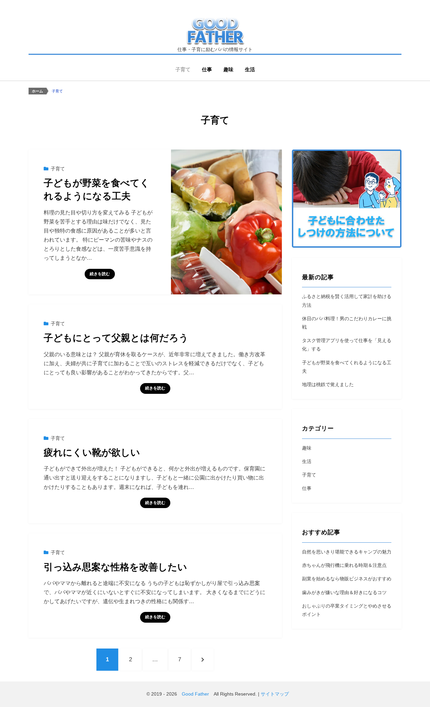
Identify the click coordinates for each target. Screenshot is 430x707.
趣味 (228, 69)
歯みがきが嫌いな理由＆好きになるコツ (344, 592)
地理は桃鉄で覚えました (328, 384)
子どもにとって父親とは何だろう (116, 338)
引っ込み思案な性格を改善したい (115, 567)
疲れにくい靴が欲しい (92, 452)
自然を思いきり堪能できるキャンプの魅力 (346, 551)
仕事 (207, 69)
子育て (182, 69)
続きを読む (100, 274)
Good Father (195, 694)
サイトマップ (275, 694)
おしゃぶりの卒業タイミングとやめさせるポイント (346, 610)
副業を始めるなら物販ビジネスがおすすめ (346, 578)
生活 (250, 69)
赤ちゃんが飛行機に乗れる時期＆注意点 (344, 565)
